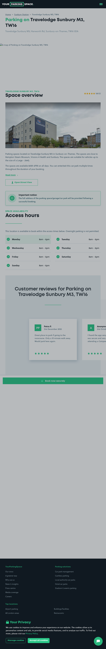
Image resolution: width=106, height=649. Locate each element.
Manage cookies (16, 640)
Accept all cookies (39, 640)
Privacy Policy (32, 633)
